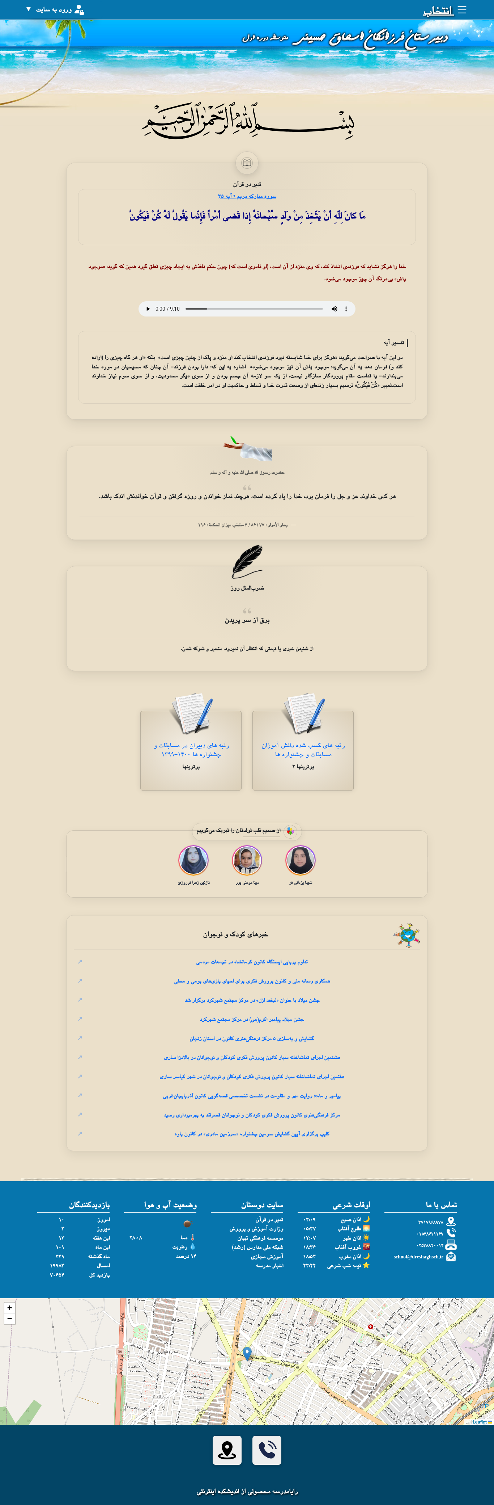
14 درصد (186, 1257)
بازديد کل (99, 1276)
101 (60, 1248)
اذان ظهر (351, 1239)
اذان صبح (351, 1220)
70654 (57, 1276)
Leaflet (480, 1421)
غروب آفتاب (348, 1248)
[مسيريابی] (227, 1450)
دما (183, 1238)
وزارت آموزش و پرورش (256, 1229)
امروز (103, 1220)
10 (61, 1220)
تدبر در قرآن (269, 1220)
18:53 (309, 1257)
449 (60, 1257)
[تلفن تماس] (266, 1450)
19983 (57, 1266)
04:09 (309, 1220)
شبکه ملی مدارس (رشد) (257, 1248)
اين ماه (102, 1248)
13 (61, 1239)
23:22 (309, 1266)
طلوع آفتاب (349, 1229)
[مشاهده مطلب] (303, 716)
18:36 (309, 1248)
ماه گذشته (99, 1257)
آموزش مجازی (267, 1257)
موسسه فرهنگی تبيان (260, 1239)
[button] (247, 1354)
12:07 (309, 1239)
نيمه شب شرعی (344, 1266)
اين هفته (101, 1239)
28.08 (135, 1238)
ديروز (103, 1229)
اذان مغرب (350, 1257)
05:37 (309, 1229)
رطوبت (179, 1247)
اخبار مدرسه (269, 1266)
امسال (103, 1266)
